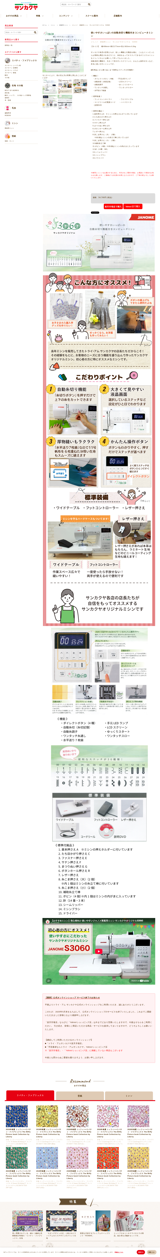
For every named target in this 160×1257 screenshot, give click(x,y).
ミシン (53, 25)
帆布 (6, 75)
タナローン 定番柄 (11, 68)
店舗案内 (100, 16)
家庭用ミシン (63, 25)
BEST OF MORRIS (12, 90)
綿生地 (7, 93)
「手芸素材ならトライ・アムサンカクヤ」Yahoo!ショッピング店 (76, 1047)
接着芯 (7, 98)
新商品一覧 (9, 45)
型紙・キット (9, 141)
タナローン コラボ (11, 70)
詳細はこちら (119, 1252)
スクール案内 (78, 16)
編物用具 (8, 113)
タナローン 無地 (10, 73)
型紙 (14, 136)
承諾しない (151, 1252)
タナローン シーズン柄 (13, 65)
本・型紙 (8, 100)
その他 (7, 77)
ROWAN (8, 115)
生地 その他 (17, 85)
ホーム (44, 25)
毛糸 (14, 108)
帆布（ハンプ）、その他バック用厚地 (18, 95)
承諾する (140, 1252)
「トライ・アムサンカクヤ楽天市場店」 (65, 1043)
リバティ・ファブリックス (24, 60)
